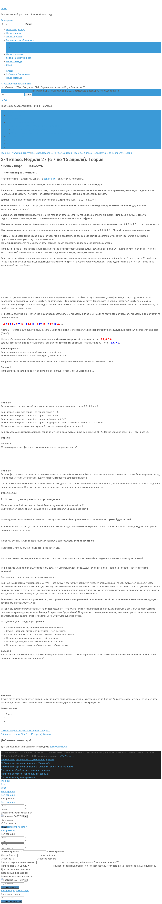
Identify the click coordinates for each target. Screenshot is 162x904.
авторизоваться (58, 746)
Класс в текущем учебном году (18, 862)
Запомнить (10, 823)
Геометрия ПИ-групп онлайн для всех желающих (37, 47)
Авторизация (8, 830)
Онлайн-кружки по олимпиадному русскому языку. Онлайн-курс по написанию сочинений (58, 50)
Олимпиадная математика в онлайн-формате (35, 43)
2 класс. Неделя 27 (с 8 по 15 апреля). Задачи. (25, 730)
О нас (9, 65)
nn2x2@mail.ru (23, 83)
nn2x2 (4, 8)
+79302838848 (8, 83)
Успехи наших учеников (18, 58)
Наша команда (14, 61)
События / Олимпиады (18, 74)
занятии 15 (49, 178)
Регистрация (8, 802)
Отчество (7, 858)
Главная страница (15, 29)
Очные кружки (14, 36)
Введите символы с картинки (17, 812)
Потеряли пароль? (17, 826)
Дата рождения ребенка (14, 873)
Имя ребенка (9, 855)
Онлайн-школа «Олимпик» (20, 40)
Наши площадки (15, 54)
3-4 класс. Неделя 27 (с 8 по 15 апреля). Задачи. (26, 734)
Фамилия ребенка (12, 851)
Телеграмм (7, 20)
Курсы (9, 70)
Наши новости (13, 33)
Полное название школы (15, 865)
